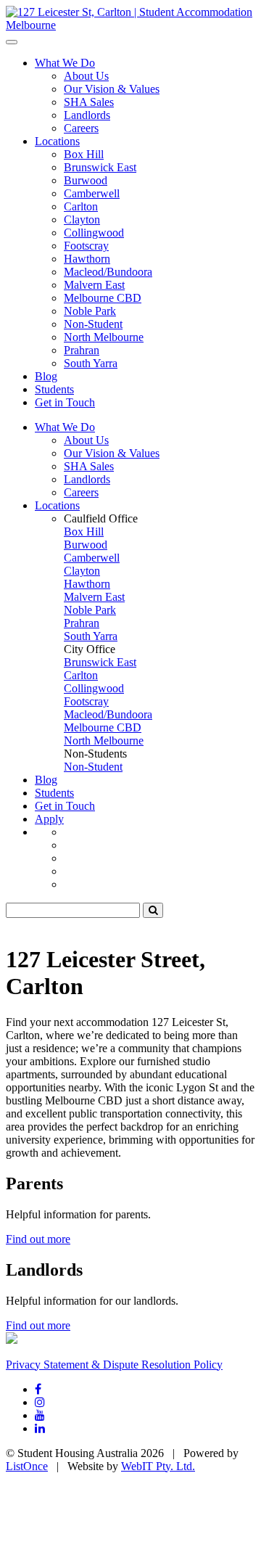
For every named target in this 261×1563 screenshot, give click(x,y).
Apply (49, 819)
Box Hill (84, 154)
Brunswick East (100, 167)
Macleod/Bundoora (108, 272)
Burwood (85, 180)
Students (54, 389)
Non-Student (93, 324)
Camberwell (92, 193)
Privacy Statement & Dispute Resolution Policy (114, 1364)
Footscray (86, 245)
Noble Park (90, 311)
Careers (81, 128)
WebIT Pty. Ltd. (158, 1466)
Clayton (82, 219)
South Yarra (90, 363)
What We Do (65, 63)
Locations (57, 141)
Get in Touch (65, 402)
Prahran (81, 350)
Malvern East (94, 285)
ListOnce (27, 1466)
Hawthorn (87, 259)
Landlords (87, 115)
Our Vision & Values (112, 89)
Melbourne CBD (102, 298)
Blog (46, 376)
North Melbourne (104, 337)
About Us (86, 76)
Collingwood (94, 232)
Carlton (81, 206)
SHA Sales (89, 102)
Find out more (38, 1239)
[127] (130, 25)
